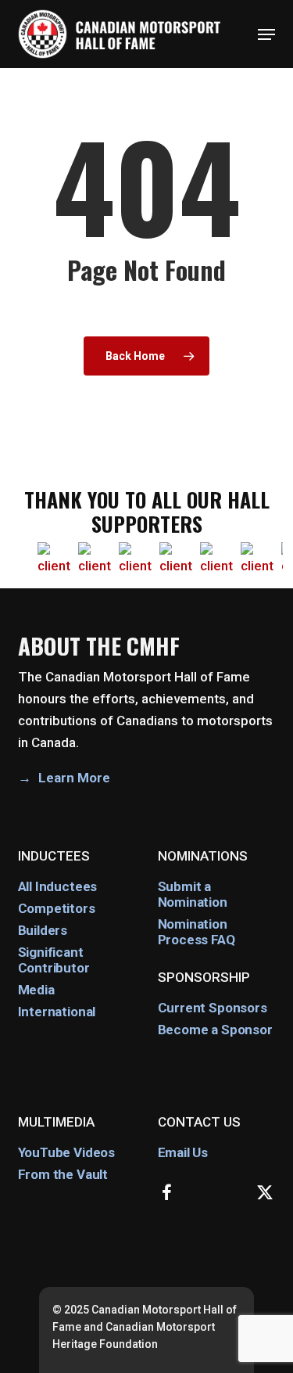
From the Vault (63, 1174)
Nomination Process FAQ (196, 931)
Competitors (56, 908)
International (57, 1011)
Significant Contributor (54, 960)
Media (36, 989)
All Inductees (58, 886)
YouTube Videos (67, 1152)
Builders (43, 930)
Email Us (183, 1152)
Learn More (74, 777)
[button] (266, 34)
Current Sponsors (212, 1007)
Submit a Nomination (192, 894)
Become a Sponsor (215, 1029)
